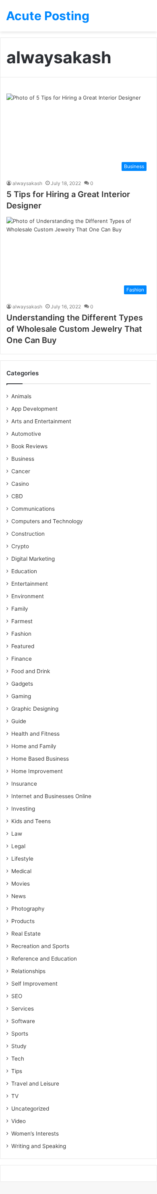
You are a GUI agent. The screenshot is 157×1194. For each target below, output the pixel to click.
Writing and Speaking (38, 1146)
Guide (18, 721)
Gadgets (22, 683)
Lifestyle (22, 858)
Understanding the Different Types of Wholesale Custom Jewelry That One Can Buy (74, 329)
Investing (23, 808)
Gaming (21, 696)
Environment (27, 596)
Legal (18, 846)
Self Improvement (34, 983)
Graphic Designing (34, 708)
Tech (17, 1058)
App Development (34, 409)
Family (19, 608)
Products (23, 921)
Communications (33, 508)
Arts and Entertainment (41, 421)
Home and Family (33, 746)
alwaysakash (27, 183)
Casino (20, 484)
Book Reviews (29, 446)
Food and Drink (30, 671)
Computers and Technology (47, 521)
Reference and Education (44, 958)
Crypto (20, 546)
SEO (16, 996)
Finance (21, 658)
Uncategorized (30, 1108)
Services (22, 1008)
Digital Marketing (33, 558)
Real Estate (26, 933)
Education (24, 571)
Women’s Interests (35, 1133)
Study (19, 1046)
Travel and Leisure (35, 1083)
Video (18, 1121)
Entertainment (29, 583)
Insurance (24, 783)
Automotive (26, 434)
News (18, 896)
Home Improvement (37, 771)
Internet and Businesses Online (51, 796)
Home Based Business (40, 758)
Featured (22, 646)
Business (22, 459)
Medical (21, 871)
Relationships (28, 971)
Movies (20, 883)
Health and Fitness (35, 733)
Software (23, 1021)
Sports (19, 1033)
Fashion (21, 633)
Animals (21, 396)
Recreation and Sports (40, 946)
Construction (28, 533)
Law (16, 833)
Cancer (20, 471)
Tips (16, 1071)
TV (15, 1096)
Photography (28, 908)
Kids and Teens (31, 821)
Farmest (22, 621)
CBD (17, 496)
